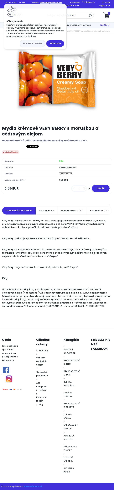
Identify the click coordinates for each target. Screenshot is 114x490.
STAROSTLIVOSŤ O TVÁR (78, 25)
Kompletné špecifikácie (19, 210)
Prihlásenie (90, 2)
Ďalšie (103, 25)
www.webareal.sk (33, 486)
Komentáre (98, 210)
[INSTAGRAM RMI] (9, 378)
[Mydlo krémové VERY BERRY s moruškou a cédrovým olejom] (57, 79)
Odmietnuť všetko (32, 43)
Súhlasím (55, 43)
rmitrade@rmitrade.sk (51, 2)
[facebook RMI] (6, 370)
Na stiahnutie (46, 210)
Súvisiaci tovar (71, 210)
